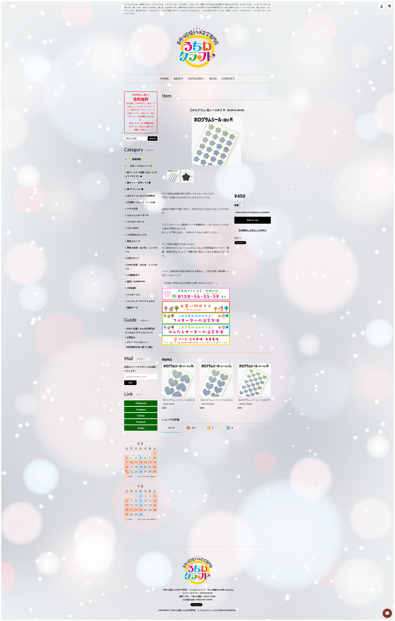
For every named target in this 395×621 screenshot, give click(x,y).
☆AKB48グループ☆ (137, 235)
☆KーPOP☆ (133, 228)
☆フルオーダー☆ (135, 221)
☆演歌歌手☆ (133, 275)
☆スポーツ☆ (133, 294)
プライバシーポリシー (137, 342)
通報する (237, 238)
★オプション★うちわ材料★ (141, 196)
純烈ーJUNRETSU (136, 281)
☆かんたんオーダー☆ (138, 215)
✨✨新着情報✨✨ (136, 159)
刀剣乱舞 (131, 288)
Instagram (141, 409)
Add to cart (252, 220)
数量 (236, 205)
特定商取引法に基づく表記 (140, 347)
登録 (130, 382)
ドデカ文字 (132, 208)
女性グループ (133, 258)
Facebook (141, 421)
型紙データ (132, 307)
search (152, 138)
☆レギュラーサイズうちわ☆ (141, 301)
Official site (140, 403)
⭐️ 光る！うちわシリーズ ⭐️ (141, 166)
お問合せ (131, 337)
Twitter (141, 415)
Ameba (140, 428)
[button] (196, 79)
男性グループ (133, 241)
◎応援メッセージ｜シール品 (141, 202)
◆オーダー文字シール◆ (139, 182)
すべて (171, 427)
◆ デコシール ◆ (135, 189)
